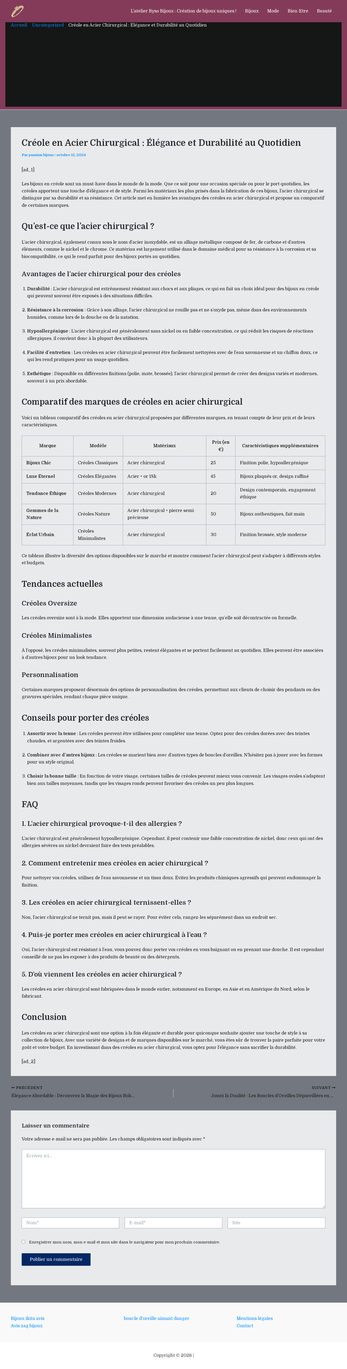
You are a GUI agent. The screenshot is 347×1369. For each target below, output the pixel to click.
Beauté (324, 11)
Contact (245, 1325)
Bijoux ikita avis (27, 1318)
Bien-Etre (298, 11)
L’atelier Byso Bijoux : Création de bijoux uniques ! (183, 11)
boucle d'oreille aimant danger (156, 1318)
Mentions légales (255, 1318)
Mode (273, 11)
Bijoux (252, 11)
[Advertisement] (173, 69)
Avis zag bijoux (27, 1325)
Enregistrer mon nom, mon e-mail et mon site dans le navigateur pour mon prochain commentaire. (124, 1242)
